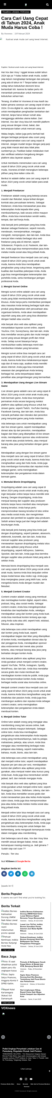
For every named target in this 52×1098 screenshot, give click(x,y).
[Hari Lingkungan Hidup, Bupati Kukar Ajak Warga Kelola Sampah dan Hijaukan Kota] (10, 994)
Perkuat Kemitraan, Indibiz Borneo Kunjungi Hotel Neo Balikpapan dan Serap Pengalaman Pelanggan (32, 940)
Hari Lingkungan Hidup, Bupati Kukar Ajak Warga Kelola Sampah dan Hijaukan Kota (32, 993)
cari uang (31, 140)
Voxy (16, 72)
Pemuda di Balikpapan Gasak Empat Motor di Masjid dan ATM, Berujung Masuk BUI (32, 964)
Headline (7, 12)
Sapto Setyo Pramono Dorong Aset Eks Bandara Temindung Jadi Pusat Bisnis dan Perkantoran (32, 978)
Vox (7, 72)
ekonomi (29, 86)
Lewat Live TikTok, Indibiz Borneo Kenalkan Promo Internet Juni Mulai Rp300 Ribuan (31, 927)
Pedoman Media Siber (7, 1084)
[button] (47, 5)
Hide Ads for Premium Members (40, 1084)
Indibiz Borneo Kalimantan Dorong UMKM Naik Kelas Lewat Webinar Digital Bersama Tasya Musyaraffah (32, 915)
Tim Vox (15, 854)
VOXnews (24, 12)
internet (5, 122)
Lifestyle (15, 12)
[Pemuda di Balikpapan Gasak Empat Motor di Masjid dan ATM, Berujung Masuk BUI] (10, 966)
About (18, 1084)
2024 (3, 75)
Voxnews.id (27, 101)
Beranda (25, 1084)
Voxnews (23, 921)
